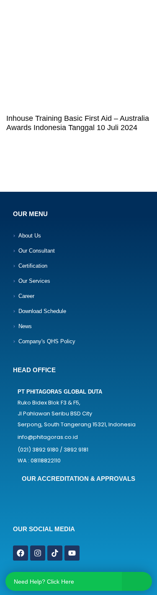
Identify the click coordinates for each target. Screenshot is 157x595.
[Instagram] (37, 553)
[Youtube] (72, 553)
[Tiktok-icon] (54, 553)
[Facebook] (20, 553)
